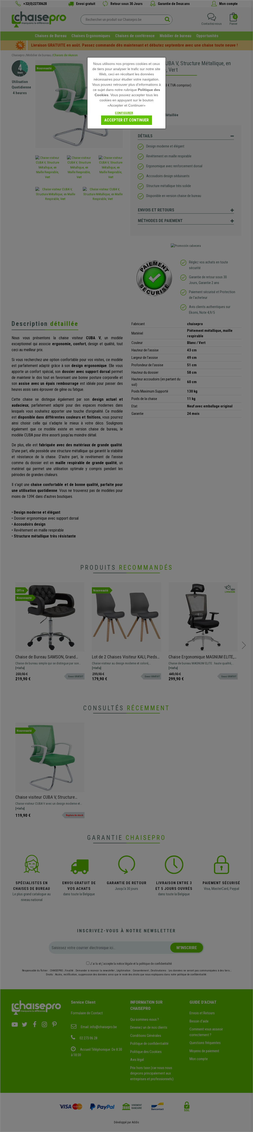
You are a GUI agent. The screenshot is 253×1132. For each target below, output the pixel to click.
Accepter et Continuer (126, 120)
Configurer (124, 113)
